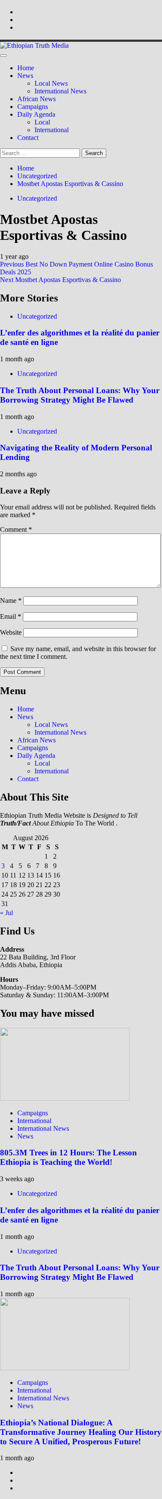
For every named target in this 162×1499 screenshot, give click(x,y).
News (25, 75)
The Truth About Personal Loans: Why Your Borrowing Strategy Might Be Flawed (79, 395)
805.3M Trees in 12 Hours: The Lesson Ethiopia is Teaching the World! (68, 1157)
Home (25, 67)
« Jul (6, 912)
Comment (16, 529)
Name (11, 600)
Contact (27, 137)
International (52, 129)
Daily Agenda (36, 114)
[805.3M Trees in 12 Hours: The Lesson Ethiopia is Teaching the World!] (65, 1098)
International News (60, 91)
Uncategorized (37, 198)
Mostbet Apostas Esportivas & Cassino (60, 279)
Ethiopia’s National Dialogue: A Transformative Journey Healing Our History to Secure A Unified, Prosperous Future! (81, 1432)
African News (36, 98)
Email (10, 616)
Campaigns (32, 106)
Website (11, 632)
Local (42, 122)
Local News (51, 83)
